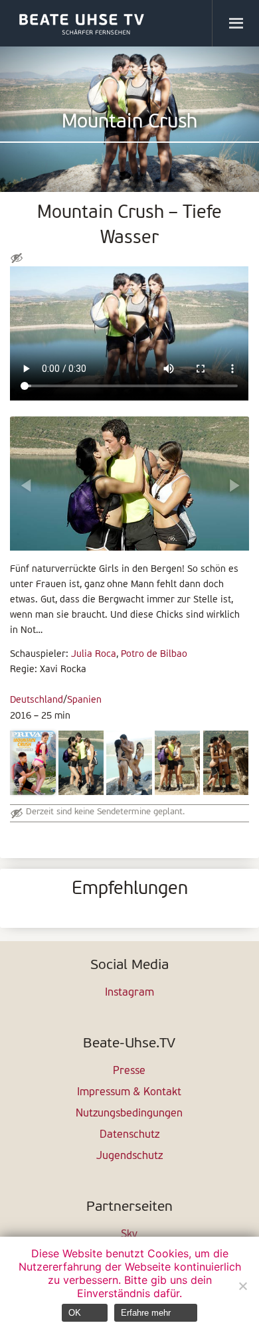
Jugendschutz (129, 1156)
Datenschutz (129, 1135)
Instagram (129, 993)
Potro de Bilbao (154, 655)
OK (74, 1313)
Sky (129, 1234)
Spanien (84, 700)
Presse (129, 1071)
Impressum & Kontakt (129, 1092)
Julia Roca (93, 655)
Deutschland (36, 700)
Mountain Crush (129, 122)
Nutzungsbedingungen (129, 1114)
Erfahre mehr (146, 1313)
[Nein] (242, 1285)
